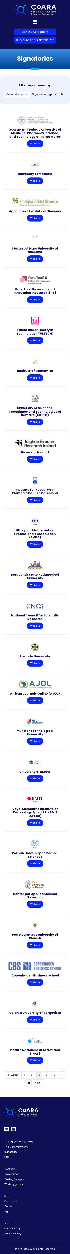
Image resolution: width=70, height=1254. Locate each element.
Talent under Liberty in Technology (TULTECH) (35, 332)
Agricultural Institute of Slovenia (35, 211)
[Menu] (35, 22)
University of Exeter (35, 771)
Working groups (13, 1184)
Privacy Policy (12, 1228)
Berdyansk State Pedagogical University (35, 576)
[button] (62, 94)
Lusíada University (35, 656)
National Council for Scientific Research (35, 617)
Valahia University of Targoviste (35, 1013)
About (8, 1223)
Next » (38, 1083)
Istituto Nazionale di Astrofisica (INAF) (35, 1052)
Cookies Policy (12, 1233)
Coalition (9, 1169)
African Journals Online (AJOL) (35, 693)
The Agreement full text (18, 1141)
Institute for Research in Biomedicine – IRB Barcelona (35, 491)
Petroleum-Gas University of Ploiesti (35, 936)
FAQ (6, 1157)
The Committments (16, 1147)
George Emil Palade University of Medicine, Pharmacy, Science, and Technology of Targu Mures (35, 133)
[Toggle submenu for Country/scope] (27, 94)
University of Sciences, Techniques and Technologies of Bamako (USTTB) (35, 411)
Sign (6, 1211)
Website (35, 143)
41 (28, 1083)
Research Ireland (35, 452)
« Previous (12, 1075)
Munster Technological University (35, 732)
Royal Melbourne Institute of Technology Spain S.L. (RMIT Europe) (35, 812)
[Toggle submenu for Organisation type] (56, 94)
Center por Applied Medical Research (35, 896)
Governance (11, 1174)
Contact (9, 1206)
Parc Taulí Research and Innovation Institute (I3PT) (35, 291)
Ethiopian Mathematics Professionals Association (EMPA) (35, 533)
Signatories (11, 1152)
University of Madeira (35, 174)
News (7, 1196)
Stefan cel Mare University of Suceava (35, 250)
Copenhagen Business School (35, 975)
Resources (10, 1201)
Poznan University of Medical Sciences (35, 855)
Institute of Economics (35, 371)
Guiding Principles (14, 1179)
